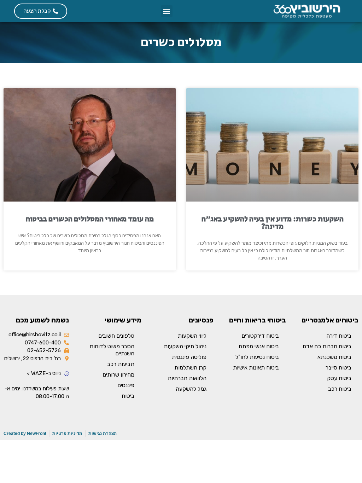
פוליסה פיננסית (189, 357)
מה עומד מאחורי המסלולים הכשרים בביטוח (90, 219)
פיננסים (125, 385)
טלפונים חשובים (116, 335)
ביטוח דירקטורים (260, 335)
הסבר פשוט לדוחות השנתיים (111, 350)
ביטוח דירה (338, 335)
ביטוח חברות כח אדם (327, 346)
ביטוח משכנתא (334, 357)
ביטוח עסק (339, 378)
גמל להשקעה (191, 388)
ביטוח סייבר (338, 367)
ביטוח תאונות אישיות (256, 367)
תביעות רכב (120, 364)
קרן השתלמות (190, 367)
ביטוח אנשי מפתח (259, 346)
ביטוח (128, 395)
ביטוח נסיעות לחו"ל (257, 357)
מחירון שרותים (118, 374)
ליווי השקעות (192, 335)
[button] (167, 11)
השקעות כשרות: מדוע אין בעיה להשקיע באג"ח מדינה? (273, 223)
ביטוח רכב (339, 388)
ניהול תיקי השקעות (185, 346)
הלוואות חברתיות (187, 378)
